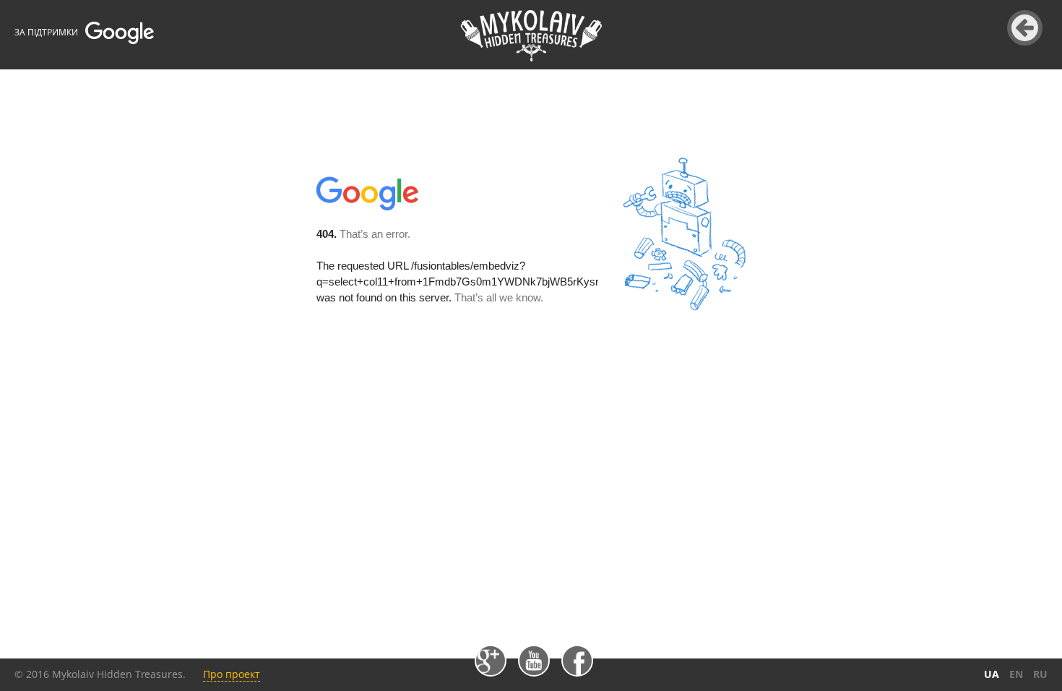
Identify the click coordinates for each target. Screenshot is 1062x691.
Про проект (231, 674)
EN (1016, 674)
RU (1040, 674)
